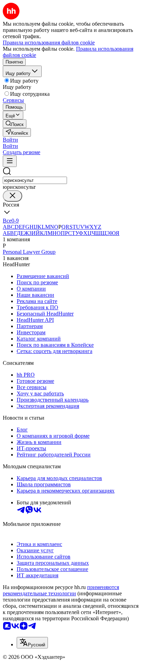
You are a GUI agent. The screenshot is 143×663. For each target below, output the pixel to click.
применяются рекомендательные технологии (61, 590)
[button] (10, 140)
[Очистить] (12, 196)
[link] (14, 123)
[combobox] (35, 180)
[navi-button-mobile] (10, 161)
